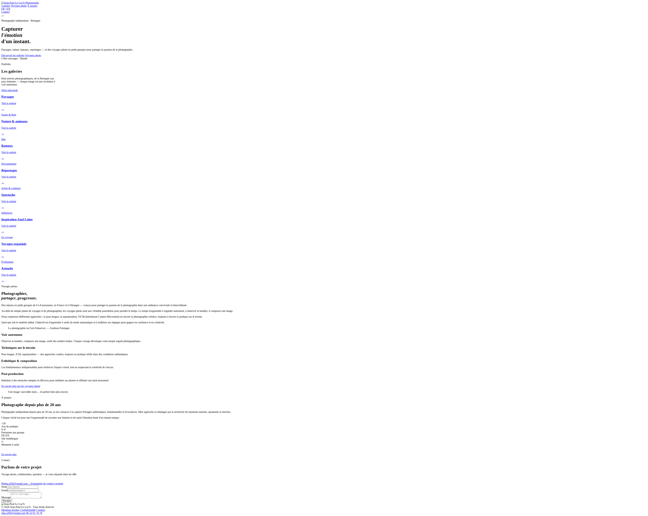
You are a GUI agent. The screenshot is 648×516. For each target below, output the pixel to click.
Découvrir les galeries (12, 55)
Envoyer (7, 500)
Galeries (5, 5)
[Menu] (2, 15)
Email (4, 490)
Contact (5, 11)
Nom (4, 486)
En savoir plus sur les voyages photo (20, 386)
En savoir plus (9, 454)
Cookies (40, 510)
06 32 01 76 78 (34, 513)
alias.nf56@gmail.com (14, 483)
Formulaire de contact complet (45, 483)
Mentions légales (10, 510)
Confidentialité (28, 510)
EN (8, 8)
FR (3, 8)
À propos (32, 5)
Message (6, 497)
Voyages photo (19, 5)
